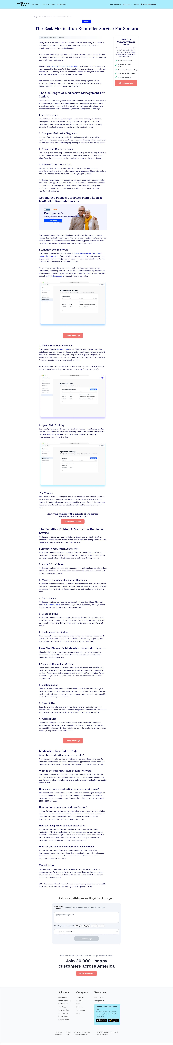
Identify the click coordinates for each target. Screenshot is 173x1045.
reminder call (62, 349)
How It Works (63, 1016)
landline (86, 22)
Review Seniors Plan (73, 521)
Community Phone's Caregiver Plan (63, 66)
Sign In (136, 4)
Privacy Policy (68, 1033)
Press (78, 1004)
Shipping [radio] (86, 926)
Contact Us (80, 1010)
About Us (126, 4)
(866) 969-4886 (149, 4)
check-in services (54, 276)
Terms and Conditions (58, 1033)
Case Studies (63, 1010)
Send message (86, 939)
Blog (78, 1013)
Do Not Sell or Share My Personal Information (82, 1033)
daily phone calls (53, 605)
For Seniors (36, 4)
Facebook (98, 997)
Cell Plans (62, 1007)
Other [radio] (101, 926)
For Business (61, 4)
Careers (79, 1001)
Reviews (79, 1007)
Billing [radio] (78, 926)
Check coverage (73, 335)
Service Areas (114, 4)
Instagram (98, 1001)
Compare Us (63, 1013)
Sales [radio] (94, 926)
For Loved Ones (49, 4)
